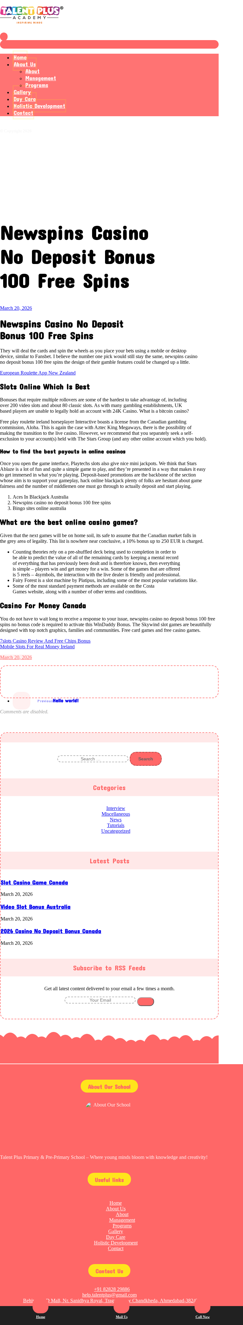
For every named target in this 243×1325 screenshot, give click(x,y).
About (122, 1214)
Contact (115, 1248)
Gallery (115, 1231)
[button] (16, 690)
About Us (116, 1208)
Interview (115, 808)
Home (115, 1203)
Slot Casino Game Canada (34, 882)
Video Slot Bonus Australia (36, 906)
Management (122, 1220)
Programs (122, 1225)
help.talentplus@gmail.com (109, 1295)
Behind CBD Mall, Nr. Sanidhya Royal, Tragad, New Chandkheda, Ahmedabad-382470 (112, 1300)
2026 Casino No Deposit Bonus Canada (51, 930)
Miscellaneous (116, 814)
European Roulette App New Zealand (38, 372)
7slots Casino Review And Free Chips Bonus (45, 641)
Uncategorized (115, 831)
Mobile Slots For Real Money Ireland (37, 646)
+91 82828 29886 (112, 1289)
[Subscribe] (145, 1001)
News (116, 819)
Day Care (115, 1237)
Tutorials (115, 825)
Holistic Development (116, 1242)
